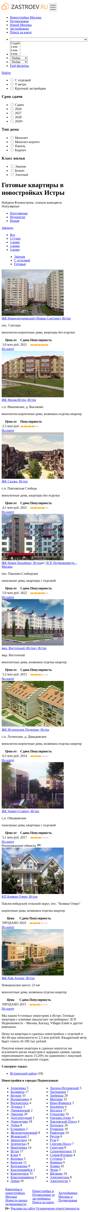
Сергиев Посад (60, 1144)
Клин (14, 1155)
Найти (6, 72)
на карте (21, 32)
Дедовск (16, 1106)
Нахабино (57, 1106)
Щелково (56, 1173)
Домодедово (19, 1121)
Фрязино (56, 1162)
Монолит (21, 138)
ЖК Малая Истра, (19, 400)
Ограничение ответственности (57, 1208)
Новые (14, 220)
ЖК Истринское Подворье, (25, 729)
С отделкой (23, 80)
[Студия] (15, 43)
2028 (18, 117)
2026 (18, 109)
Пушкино (57, 1129)
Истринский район (23, 1073)
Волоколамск (20, 1099)
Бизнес (20, 170)
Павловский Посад (63, 1121)
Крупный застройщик (30, 88)
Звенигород (19, 1140)
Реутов (55, 1136)
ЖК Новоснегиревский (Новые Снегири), (36, 318)
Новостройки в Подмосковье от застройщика (43, 1194)
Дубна (15, 1125)
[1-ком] (15, 47)
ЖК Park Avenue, (18, 978)
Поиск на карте (43, 1202)
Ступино (56, 1158)
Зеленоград (18, 1144)
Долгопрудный (21, 1118)
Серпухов (57, 1147)
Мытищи (56, 1099)
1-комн (15, 242)
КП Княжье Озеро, (19, 896)
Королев (16, 1162)
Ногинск (56, 1110)
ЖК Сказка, (15, 481)
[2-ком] (15, 50)
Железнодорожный (24, 1132)
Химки (55, 1166)
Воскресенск (20, 1103)
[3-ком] (15, 54)
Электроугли (59, 1181)
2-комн (15, 246)
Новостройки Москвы (25, 17)
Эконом (20, 166)
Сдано (19, 104)
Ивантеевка (19, 1147)
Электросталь (59, 1177)
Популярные (15, 217)
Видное (16, 1095)
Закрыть (7, 227)
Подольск (57, 1125)
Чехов (54, 1170)
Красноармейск (21, 1170)
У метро (20, 84)
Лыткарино (58, 1092)
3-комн (15, 249)
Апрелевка (18, 1088)
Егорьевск (18, 1129)
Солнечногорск (61, 1151)
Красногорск (20, 1173)
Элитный (21, 174)
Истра (15, 1151)
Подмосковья (19, 21)
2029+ (19, 121)
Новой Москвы (21, 25)
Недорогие (17, 217)
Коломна (17, 1158)
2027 (18, 113)
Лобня (15, 1181)
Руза (53, 1140)
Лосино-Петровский (64, 1088)
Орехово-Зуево (60, 1118)
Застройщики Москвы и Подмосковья (67, 1196)
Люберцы (57, 1095)
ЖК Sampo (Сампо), (20, 811)
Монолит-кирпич (27, 142)
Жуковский (18, 1136)
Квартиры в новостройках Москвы (15, 1192)
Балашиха (17, 1092)
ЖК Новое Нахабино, (22, 563)
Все (12, 234)
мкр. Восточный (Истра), (24, 648)
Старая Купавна (61, 1155)
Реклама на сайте (23, 1208)
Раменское (57, 1132)
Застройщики (19, 28)
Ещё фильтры (19, 65)
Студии (15, 238)
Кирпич (20, 150)
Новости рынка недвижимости (16, 1202)
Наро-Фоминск (60, 1103)
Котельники (19, 1166)
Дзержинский (20, 1110)
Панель (20, 146)
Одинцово (57, 1114)
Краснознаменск (22, 1177)
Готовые (20, 264)
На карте (8, 349)
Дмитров (17, 1114)
